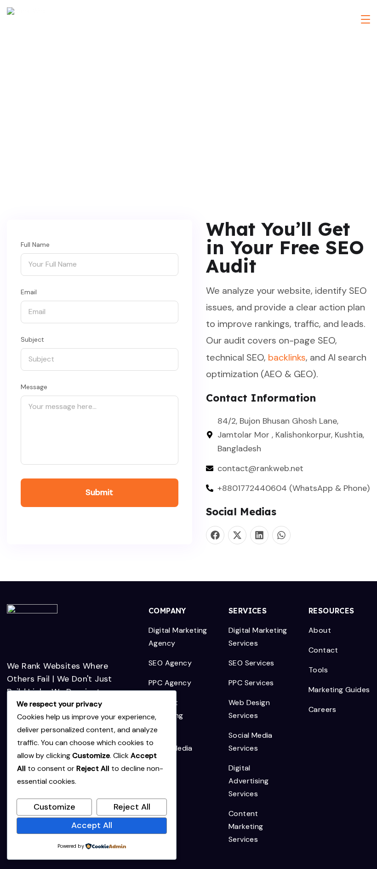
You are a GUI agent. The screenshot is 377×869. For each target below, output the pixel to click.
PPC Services (251, 683)
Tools (318, 670)
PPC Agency (170, 683)
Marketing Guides (339, 689)
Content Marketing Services (245, 826)
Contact (323, 650)
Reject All (132, 806)
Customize (54, 806)
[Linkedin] (259, 535)
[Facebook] (215, 535)
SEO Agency (170, 663)
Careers (322, 709)
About (319, 630)
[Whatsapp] (281, 535)
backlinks (287, 357)
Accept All (91, 825)
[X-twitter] (237, 535)
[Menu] (365, 19)
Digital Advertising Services (248, 781)
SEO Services (251, 663)
